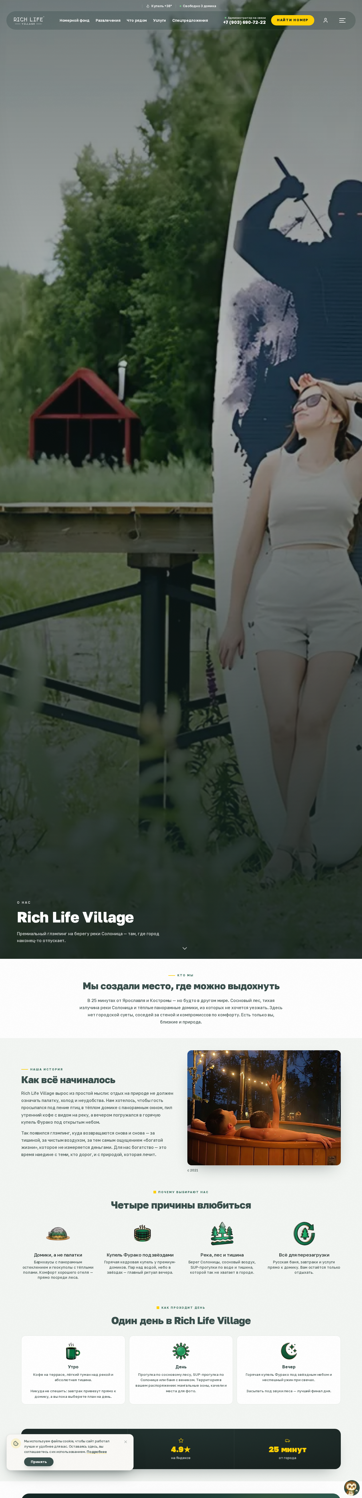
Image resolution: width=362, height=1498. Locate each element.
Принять (39, 1462)
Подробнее (97, 1451)
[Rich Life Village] (29, 20)
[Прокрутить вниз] (184, 948)
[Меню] (342, 20)
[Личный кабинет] (325, 20)
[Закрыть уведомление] (125, 1441)
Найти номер (292, 20)
